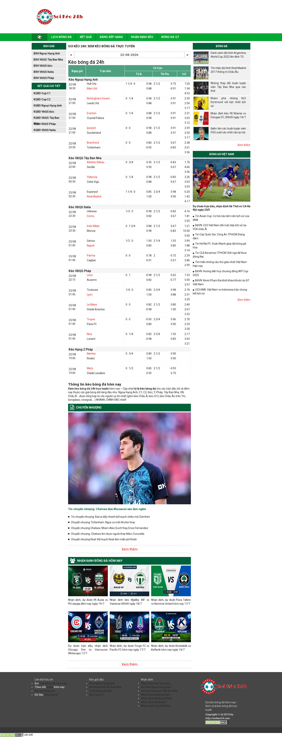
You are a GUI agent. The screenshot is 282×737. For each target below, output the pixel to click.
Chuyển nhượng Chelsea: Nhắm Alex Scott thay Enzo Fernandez (109, 528)
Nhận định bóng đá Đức (155, 694)
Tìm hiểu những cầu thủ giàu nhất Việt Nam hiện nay (220, 263)
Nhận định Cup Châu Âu (155, 705)
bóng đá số (51, 694)
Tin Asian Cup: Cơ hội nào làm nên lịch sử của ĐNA (221, 218)
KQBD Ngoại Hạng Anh (48, 105)
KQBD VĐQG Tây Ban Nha (46, 118)
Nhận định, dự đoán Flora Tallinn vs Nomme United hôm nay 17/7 (171, 601)
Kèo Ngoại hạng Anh (102, 683)
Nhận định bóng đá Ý (154, 702)
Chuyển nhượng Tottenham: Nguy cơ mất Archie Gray (103, 522)
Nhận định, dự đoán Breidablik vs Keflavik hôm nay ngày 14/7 (171, 647)
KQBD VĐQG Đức (44, 111)
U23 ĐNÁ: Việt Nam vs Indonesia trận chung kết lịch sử (220, 291)
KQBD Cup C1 (42, 93)
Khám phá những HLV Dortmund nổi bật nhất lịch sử (228, 102)
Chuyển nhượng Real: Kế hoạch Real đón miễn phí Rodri (104, 539)
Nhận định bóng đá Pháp (156, 698)
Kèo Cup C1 (96, 694)
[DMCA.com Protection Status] (216, 722)
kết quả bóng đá (45, 690)
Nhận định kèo (142, 37)
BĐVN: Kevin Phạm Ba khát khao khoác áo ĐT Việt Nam (221, 282)
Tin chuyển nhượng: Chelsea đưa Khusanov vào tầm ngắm (107, 509)
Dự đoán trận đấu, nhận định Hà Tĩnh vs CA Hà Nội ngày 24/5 (221, 208)
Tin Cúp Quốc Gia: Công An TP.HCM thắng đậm (219, 236)
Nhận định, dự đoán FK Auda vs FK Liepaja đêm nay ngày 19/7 (88, 601)
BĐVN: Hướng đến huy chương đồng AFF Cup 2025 (220, 273)
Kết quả (86, 37)
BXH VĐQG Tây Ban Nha (48, 59)
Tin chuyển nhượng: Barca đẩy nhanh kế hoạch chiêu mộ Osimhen (110, 516)
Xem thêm (130, 549)
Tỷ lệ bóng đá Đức (100, 690)
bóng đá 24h (87, 388)
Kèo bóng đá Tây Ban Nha (105, 687)
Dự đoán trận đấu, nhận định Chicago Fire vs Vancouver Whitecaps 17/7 (88, 649)
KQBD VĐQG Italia (45, 130)
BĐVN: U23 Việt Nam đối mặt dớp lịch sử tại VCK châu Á (219, 227)
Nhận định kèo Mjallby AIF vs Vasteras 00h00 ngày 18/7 (129, 601)
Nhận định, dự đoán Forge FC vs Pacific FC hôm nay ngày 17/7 (129, 647)
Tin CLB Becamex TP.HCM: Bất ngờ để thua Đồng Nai (220, 254)
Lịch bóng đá (61, 37)
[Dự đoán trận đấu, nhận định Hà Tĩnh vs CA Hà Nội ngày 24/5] (221, 179)
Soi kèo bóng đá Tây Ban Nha (159, 690)
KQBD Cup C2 (42, 99)
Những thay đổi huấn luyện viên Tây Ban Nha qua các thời (228, 87)
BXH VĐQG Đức (43, 65)
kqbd (50, 687)
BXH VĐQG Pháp (44, 77)
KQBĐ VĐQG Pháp (45, 123)
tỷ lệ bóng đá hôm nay (53, 683)
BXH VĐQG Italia (44, 71)
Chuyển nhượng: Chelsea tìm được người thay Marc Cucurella (107, 533)
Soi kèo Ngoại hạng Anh (156, 687)
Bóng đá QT (170, 37)
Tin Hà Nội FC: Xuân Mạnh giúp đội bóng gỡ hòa (219, 245)
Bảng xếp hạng (111, 37)
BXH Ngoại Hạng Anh (47, 53)
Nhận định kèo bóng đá (155, 683)
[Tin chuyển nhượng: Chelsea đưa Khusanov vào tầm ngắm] (129, 458)
